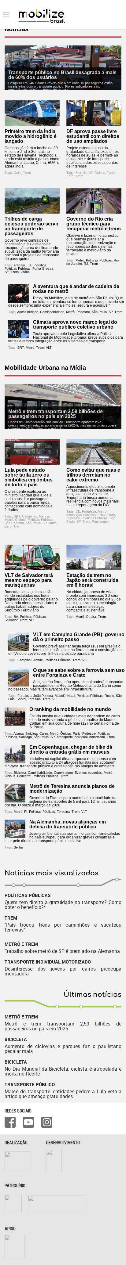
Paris (76, 733)
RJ (86, 263)
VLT (49, 347)
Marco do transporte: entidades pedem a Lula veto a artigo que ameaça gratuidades (63, 1094)
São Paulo (99, 312)
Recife (109, 695)
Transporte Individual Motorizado (80, 737)
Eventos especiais (88, 772)
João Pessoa (43, 695)
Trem (27, 173)
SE (7, 272)
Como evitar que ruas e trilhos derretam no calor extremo (93, 474)
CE (78, 511)
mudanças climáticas (82, 515)
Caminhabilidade (52, 312)
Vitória (25, 272)
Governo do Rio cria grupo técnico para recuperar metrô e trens (93, 223)
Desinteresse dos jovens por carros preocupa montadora (63, 971)
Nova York (107, 515)
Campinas (29, 516)
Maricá (44, 516)
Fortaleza (89, 511)
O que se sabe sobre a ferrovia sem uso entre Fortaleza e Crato (79, 673)
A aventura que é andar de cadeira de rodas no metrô (76, 289)
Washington (100, 521)
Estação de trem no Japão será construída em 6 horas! (92, 580)
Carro (43, 733)
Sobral (21, 699)
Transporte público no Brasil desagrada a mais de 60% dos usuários (62, 75)
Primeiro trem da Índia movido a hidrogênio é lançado (31, 136)
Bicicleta (31, 733)
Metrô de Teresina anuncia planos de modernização (72, 789)
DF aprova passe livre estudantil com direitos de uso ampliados (92, 136)
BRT (20, 347)
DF (90, 173)
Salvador (11, 620)
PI (25, 811)
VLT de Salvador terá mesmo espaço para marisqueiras (29, 580)
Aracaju (19, 265)
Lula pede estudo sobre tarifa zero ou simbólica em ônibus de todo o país (29, 477)
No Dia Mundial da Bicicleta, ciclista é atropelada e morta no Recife (63, 1071)
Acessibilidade (27, 312)
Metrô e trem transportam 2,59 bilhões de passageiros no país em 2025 (55, 414)
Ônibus (99, 173)
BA (16, 616)
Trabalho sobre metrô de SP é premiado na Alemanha (62, 951)
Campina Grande (30, 660)
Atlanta (18, 733)
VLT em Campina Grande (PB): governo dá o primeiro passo (78, 637)
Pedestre (83, 312)
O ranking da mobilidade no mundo (70, 709)
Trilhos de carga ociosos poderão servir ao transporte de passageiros (31, 226)
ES (29, 265)
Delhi (17, 173)
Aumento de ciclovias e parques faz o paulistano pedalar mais (63, 1048)
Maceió (60, 695)
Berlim (18, 847)
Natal (71, 695)
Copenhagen (63, 772)
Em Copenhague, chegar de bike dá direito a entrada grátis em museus (70, 749)
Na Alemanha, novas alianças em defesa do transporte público (67, 824)
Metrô (80, 260)
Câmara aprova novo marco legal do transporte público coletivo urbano (75, 324)
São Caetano (14, 523)
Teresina (34, 699)
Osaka (91, 616)
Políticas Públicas (18, 268)
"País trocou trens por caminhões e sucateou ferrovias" (63, 927)
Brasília (81, 173)
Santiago (25, 737)
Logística (39, 265)
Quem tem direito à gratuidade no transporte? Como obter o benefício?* (63, 904)
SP (111, 312)
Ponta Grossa (42, 268)
